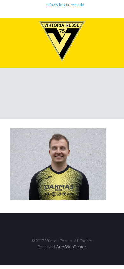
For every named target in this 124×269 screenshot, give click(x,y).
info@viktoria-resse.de (65, 4)
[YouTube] (66, 13)
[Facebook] (49, 13)
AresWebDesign (71, 247)
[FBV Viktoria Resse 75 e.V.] (62, 41)
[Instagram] (74, 13)
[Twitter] (58, 13)
